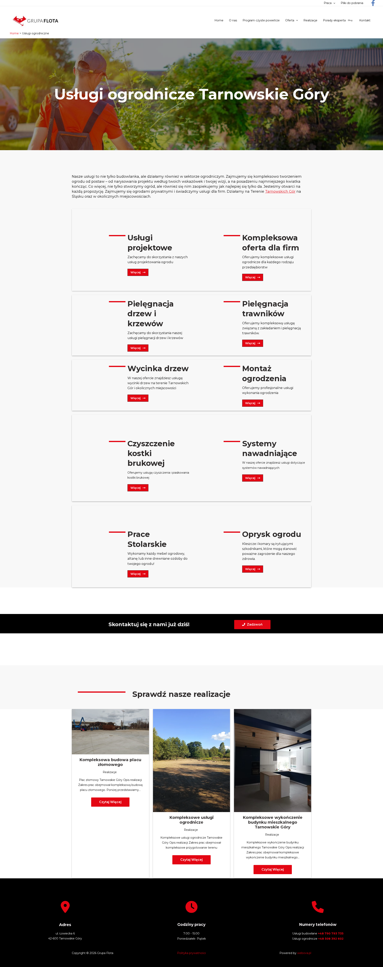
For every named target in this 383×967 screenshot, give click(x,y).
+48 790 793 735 (331, 933)
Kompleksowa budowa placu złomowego (110, 762)
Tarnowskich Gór (280, 191)
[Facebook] (373, 3)
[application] (333, 3)
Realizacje (110, 772)
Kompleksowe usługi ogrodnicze (191, 820)
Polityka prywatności (191, 953)
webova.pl (304, 953)
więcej (135, 272)
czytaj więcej (110, 802)
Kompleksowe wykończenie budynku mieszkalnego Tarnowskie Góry (272, 822)
